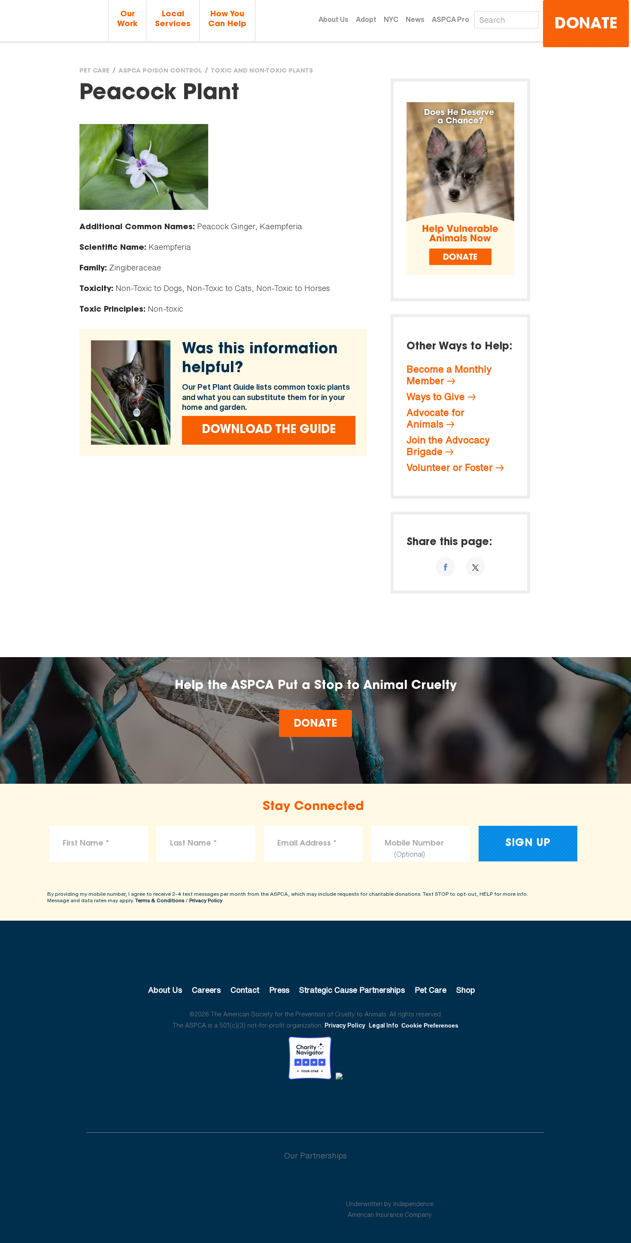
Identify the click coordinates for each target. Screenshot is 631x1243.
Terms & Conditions (159, 900)
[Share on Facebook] (445, 566)
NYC (391, 19)
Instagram (338, 1103)
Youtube (315, 1103)
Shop (465, 989)
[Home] (54, 21)
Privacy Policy (205, 900)
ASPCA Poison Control (160, 71)
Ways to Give (436, 396)
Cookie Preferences (429, 1025)
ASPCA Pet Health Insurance (390, 1183)
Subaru (242, 1183)
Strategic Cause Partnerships (352, 989)
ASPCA (315, 961)
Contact (245, 989)
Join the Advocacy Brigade (448, 445)
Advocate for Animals (435, 418)
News (415, 19)
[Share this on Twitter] (475, 566)
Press (279, 989)
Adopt (366, 19)
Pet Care (94, 71)
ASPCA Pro (450, 19)
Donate (586, 24)
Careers (206, 989)
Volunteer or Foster (450, 467)
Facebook (271, 1103)
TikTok (360, 1103)
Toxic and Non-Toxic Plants (262, 71)
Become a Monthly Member (449, 375)
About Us (334, 19)
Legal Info (383, 1025)
